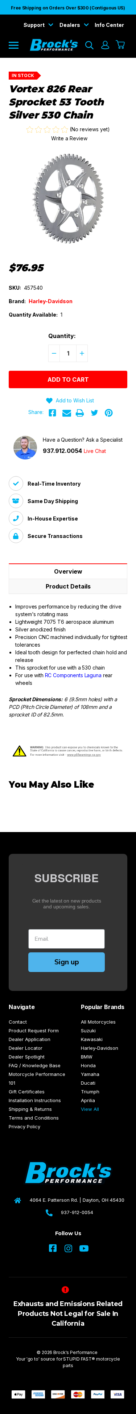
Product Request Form (34, 1030)
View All (90, 1109)
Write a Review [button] (69, 138)
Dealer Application (29, 1039)
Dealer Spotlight (27, 1057)
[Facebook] (52, 413)
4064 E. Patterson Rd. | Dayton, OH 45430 (77, 1200)
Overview (68, 571)
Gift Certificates (27, 1091)
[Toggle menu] (19, 45)
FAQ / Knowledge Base (35, 1065)
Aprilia (88, 1100)
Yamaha (90, 1074)
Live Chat (95, 451)
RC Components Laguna (73, 675)
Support (35, 25)
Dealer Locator (25, 1048)
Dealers (70, 25)
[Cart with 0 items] (120, 45)
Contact (18, 1022)
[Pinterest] (108, 413)
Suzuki (88, 1030)
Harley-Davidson (99, 1048)
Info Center (109, 25)
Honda (88, 1065)
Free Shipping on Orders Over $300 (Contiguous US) (68, 8)
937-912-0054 (77, 1212)
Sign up (66, 962)
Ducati (88, 1083)
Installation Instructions (35, 1100)
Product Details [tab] (68, 586)
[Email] (66, 413)
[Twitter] (94, 413)
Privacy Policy (24, 1126)
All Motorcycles (98, 1022)
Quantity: (62, 336)
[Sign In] (105, 45)
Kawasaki (92, 1039)
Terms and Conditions (34, 1118)
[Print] (79, 413)
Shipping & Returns (30, 1109)
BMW (86, 1057)
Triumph (90, 1091)
